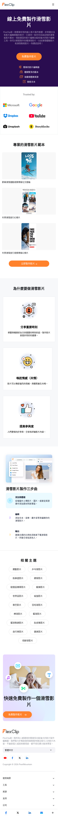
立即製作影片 (28, 263)
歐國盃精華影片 (18, 587)
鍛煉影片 (40, 587)
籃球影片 (37, 614)
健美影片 (38, 631)
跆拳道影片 (18, 578)
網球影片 (38, 578)
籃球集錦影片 (17, 623)
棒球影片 (18, 614)
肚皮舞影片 (39, 623)
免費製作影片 (29, 56)
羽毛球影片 (37, 605)
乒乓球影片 (37, 569)
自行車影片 (18, 631)
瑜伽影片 (38, 596)
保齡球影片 (27, 640)
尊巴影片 (17, 605)
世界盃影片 (18, 596)
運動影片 (17, 569)
